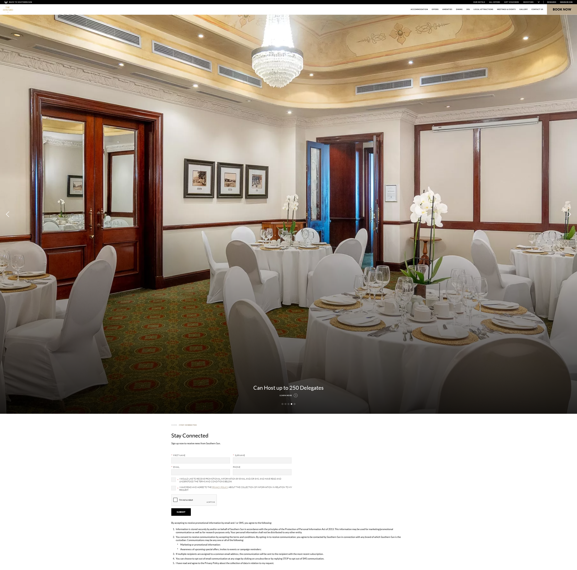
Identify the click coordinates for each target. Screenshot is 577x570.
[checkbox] (233, 480)
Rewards (551, 2)
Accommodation (419, 9)
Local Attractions (483, 9)
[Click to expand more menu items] (539, 2)
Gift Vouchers (511, 2)
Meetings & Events (506, 9)
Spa (468, 9)
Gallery (523, 9)
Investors (528, 2)
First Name (178, 455)
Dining (459, 9)
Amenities (447, 9)
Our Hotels (479, 2)
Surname (239, 455)
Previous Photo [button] (7, 214)
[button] (282, 404)
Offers (435, 9)
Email (175, 467)
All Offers (494, 2)
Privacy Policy (220, 487)
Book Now (562, 9)
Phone (236, 467)
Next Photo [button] (569, 214)
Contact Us (537, 9)
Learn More (286, 395)
